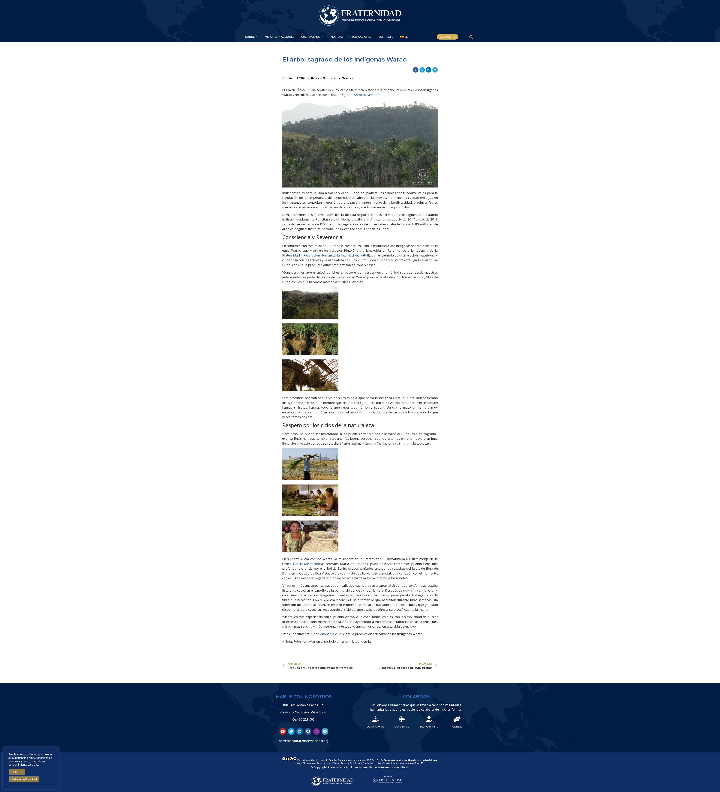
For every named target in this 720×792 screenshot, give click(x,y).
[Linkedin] (299, 731)
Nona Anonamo (322, 634)
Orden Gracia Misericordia (302, 564)
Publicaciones (361, 36)
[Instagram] (316, 731)
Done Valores (375, 726)
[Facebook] (308, 731)
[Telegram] (325, 731)
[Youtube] (282, 731)
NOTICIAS (337, 36)
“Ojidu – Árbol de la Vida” (360, 94)
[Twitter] (291, 731)
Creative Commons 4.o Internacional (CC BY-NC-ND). (356, 760)
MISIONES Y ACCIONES (279, 36)
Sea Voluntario (429, 726)
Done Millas (401, 726)
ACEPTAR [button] (17, 771)
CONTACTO (386, 36)
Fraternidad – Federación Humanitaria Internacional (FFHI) (326, 255)
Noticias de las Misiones (338, 78)
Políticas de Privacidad (24, 779)
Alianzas (457, 726)
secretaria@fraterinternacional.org (303, 741)
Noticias (316, 78)
